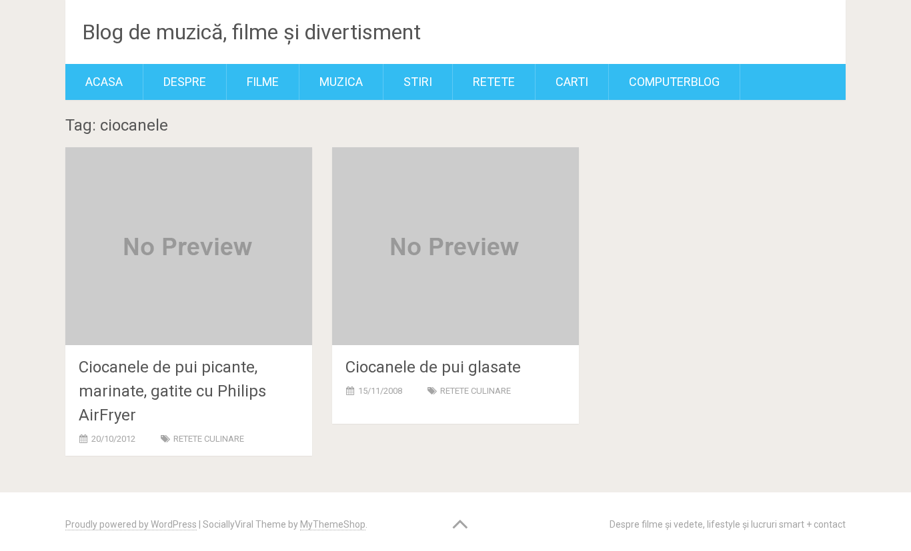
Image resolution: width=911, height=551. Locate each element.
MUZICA (341, 82)
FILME (263, 82)
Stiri (417, 82)
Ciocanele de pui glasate (433, 367)
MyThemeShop (332, 524)
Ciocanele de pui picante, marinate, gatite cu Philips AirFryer (172, 391)
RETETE (494, 82)
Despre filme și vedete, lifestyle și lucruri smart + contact (728, 524)
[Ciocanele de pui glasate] (455, 246)
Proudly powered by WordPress (131, 524)
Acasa (104, 82)
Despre (184, 82)
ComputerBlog (674, 82)
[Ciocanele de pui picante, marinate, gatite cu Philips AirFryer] (188, 246)
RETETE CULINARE (208, 439)
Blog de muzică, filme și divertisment (251, 32)
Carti (572, 82)
